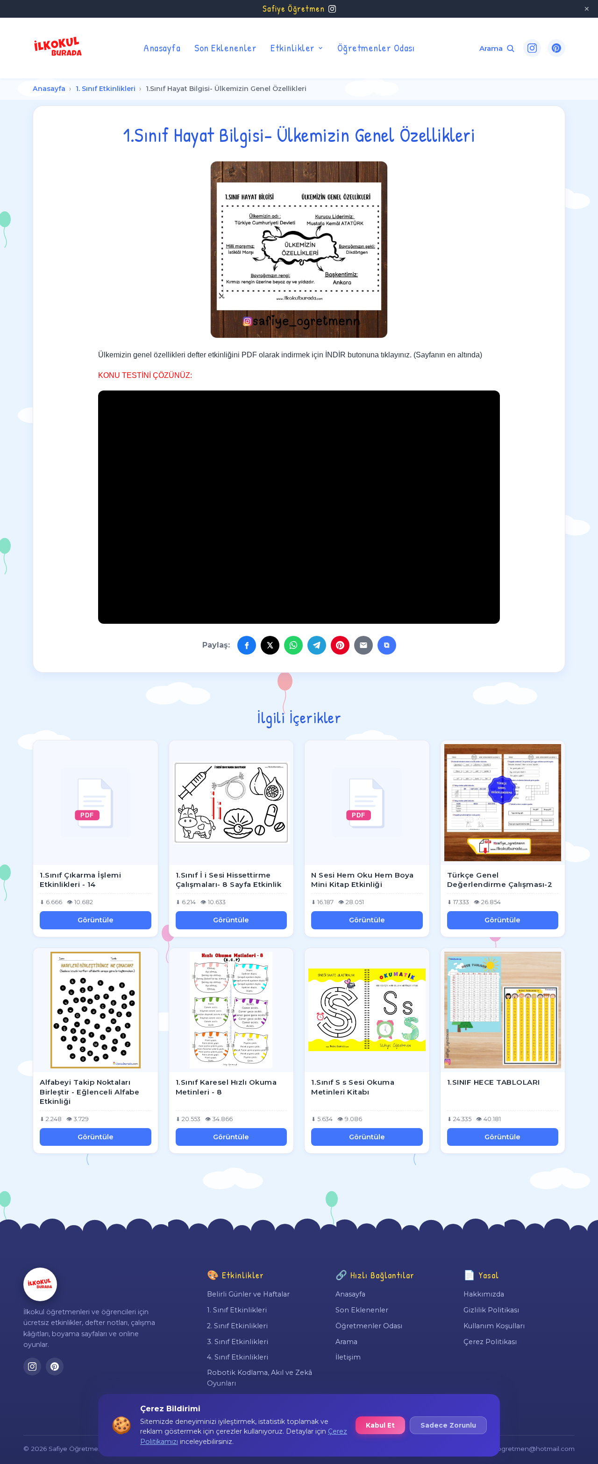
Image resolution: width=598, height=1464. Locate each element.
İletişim (348, 1357)
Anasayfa (161, 48)
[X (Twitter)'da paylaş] (270, 645)
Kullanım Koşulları (494, 1326)
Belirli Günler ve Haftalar (248, 1294)
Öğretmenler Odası (376, 48)
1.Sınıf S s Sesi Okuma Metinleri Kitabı (352, 1087)
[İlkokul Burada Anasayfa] (58, 48)
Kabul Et (380, 1425)
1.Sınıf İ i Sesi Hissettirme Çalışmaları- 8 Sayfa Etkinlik (229, 880)
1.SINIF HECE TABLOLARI (493, 1082)
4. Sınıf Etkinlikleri (237, 1357)
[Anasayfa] (40, 1284)
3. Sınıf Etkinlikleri (237, 1342)
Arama (346, 1342)
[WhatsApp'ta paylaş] (293, 645)
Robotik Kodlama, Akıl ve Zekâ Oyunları (259, 1377)
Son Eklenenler (225, 48)
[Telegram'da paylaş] (316, 645)
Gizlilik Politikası (491, 1310)
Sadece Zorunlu (448, 1425)
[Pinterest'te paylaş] (340, 645)
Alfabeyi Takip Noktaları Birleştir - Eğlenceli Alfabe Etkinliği (89, 1092)
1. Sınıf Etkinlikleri (105, 88)
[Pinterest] (556, 48)
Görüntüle (96, 920)
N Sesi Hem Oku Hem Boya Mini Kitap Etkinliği (362, 880)
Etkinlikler (293, 48)
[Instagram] (532, 48)
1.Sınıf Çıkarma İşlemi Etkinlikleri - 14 (80, 880)
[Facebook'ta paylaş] (246, 645)
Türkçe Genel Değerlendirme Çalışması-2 (500, 880)
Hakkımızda (483, 1294)
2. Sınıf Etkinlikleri (237, 1326)
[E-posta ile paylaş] (363, 645)
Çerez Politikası (490, 1342)
